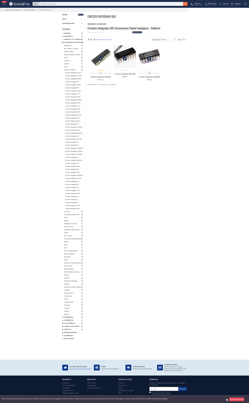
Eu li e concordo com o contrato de (161, 393)
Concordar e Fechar (236, 399)
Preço (64, 19)
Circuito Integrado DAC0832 (100, 77)
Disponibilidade (68, 23)
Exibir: (180, 39)
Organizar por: (157, 39)
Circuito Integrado (29, 10)
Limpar (81, 14)
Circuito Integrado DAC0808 (125, 74)
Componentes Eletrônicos (13, 10)
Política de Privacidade (159, 399)
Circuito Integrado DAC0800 (149, 77)
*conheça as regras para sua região (80, 369)
